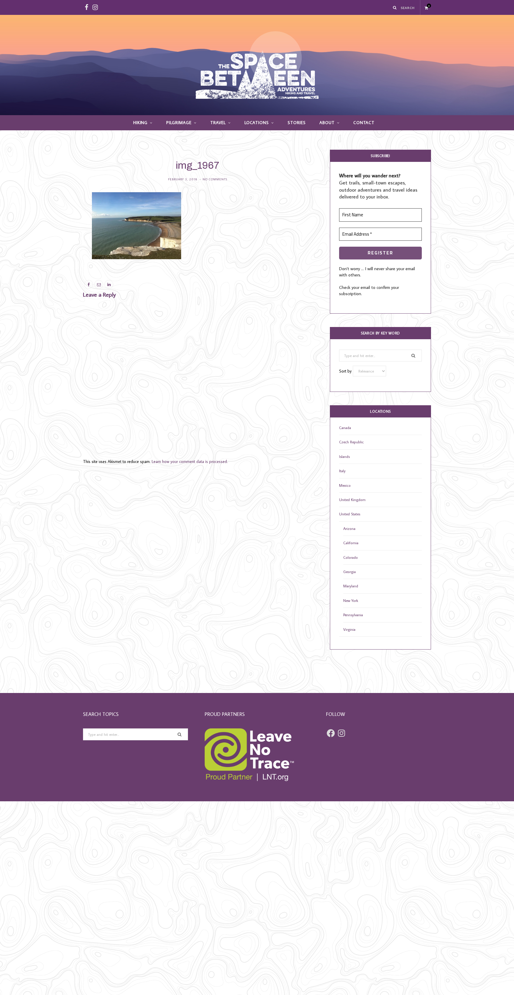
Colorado (350, 557)
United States (349, 513)
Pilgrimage (179, 122)
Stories (297, 122)
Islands (344, 456)
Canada (345, 427)
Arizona (349, 528)
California (350, 542)
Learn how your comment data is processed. (190, 461)
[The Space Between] (257, 65)
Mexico (345, 485)
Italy (342, 470)
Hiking (140, 122)
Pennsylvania (353, 614)
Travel (218, 122)
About (327, 122)
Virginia (349, 629)
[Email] (55, 231)
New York (350, 600)
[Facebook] (55, 216)
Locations (257, 122)
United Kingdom (352, 499)
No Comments (215, 179)
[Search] (395, 8)
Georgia (349, 571)
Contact (364, 122)
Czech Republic (351, 441)
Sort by (346, 371)
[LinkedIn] (55, 246)
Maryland (350, 585)
